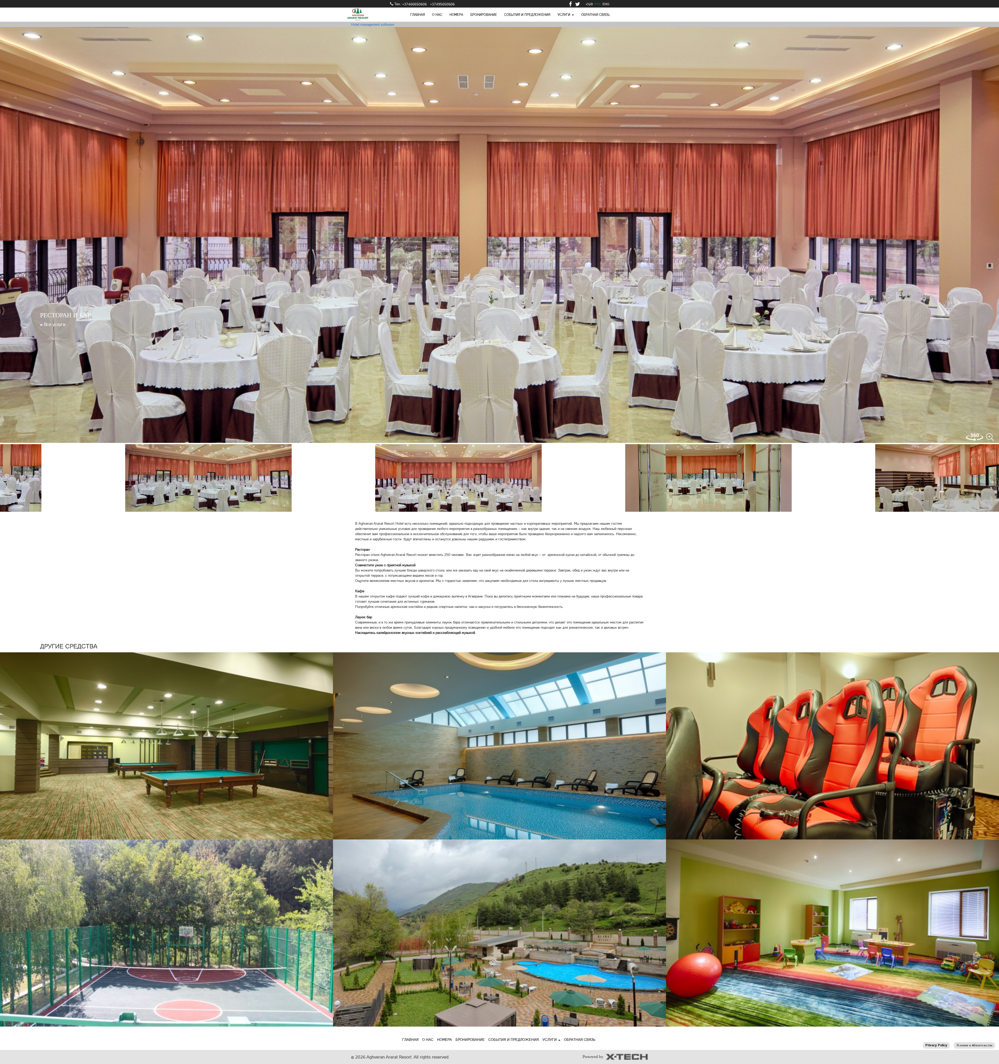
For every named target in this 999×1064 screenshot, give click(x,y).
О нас (437, 15)
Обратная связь (595, 15)
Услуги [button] (564, 15)
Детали (166, 749)
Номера (456, 15)
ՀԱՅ (589, 4)
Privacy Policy (936, 1045)
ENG (606, 4)
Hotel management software (372, 24)
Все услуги (54, 324)
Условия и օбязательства (974, 1045)
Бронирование (483, 15)
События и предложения (527, 15)
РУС (597, 4)
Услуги (550, 1039)
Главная (417, 15)
